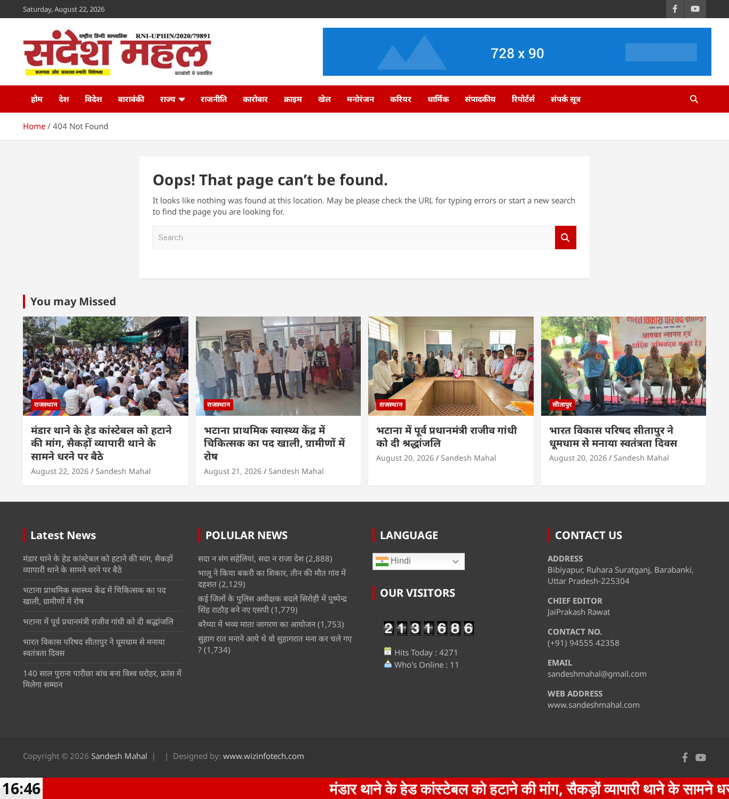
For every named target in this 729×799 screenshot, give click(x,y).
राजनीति (214, 98)
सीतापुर (562, 404)
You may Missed (73, 301)
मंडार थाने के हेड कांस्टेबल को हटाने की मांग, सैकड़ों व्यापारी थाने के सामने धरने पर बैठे (101, 443)
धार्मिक (438, 98)
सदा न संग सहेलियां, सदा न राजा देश (251, 558)
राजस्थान (45, 404)
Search (565, 238)
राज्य (168, 98)
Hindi (400, 561)
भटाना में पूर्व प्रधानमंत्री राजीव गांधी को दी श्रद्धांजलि (446, 436)
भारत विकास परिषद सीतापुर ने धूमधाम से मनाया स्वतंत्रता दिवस (613, 436)
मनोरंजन (360, 98)
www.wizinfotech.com (263, 755)
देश (64, 98)
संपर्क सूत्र (566, 98)
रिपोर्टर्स (523, 98)
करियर (400, 98)
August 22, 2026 (60, 471)
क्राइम (293, 98)
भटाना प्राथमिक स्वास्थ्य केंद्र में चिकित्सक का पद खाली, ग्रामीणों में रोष (274, 443)
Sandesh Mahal (123, 471)
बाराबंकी (131, 98)
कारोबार (255, 98)
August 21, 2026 (233, 471)
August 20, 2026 (405, 458)
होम (37, 98)
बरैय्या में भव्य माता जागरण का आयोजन (256, 624)
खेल (324, 98)
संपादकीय (480, 98)
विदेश (93, 98)
